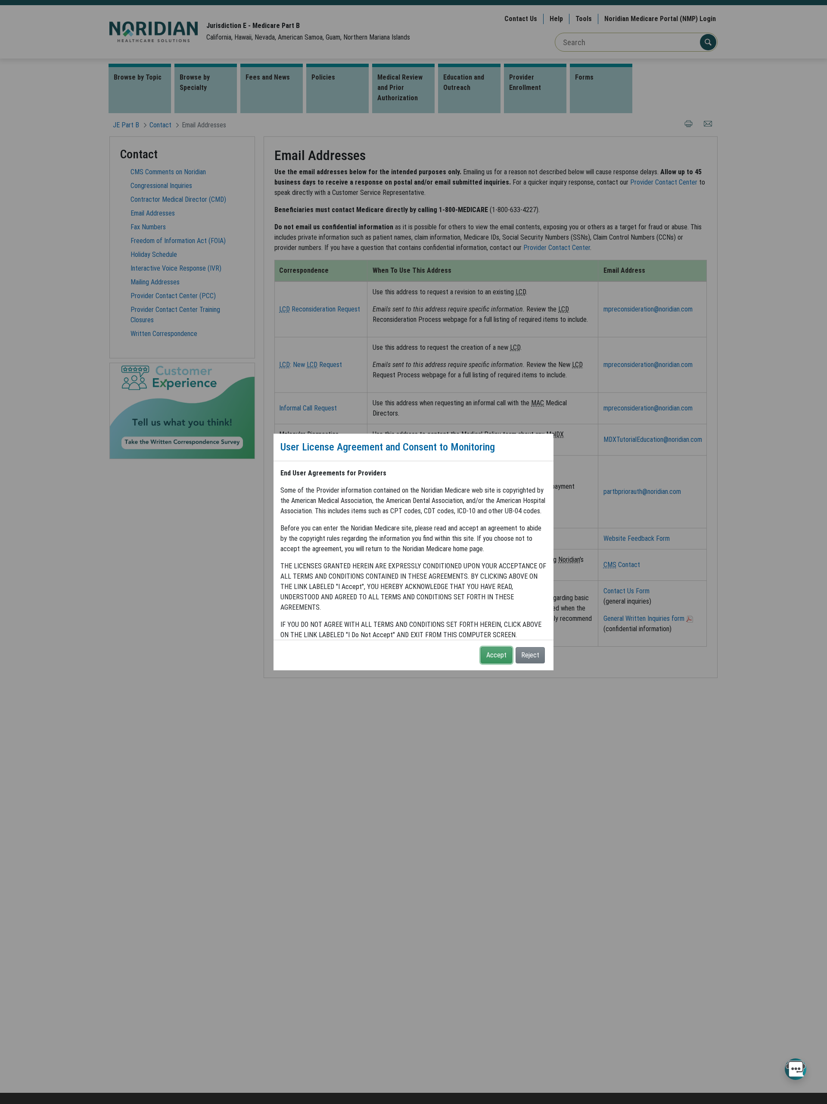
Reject (530, 655)
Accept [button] (496, 655)
